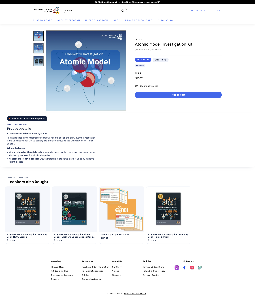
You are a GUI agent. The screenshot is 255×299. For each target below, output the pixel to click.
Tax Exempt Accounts (92, 271)
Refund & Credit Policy (154, 271)
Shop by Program (69, 20)
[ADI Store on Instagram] (177, 268)
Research (55, 279)
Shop (117, 20)
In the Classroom (96, 20)
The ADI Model (58, 267)
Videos (115, 271)
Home (137, 39)
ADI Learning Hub (59, 271)
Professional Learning (62, 275)
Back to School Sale (138, 20)
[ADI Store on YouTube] (192, 268)
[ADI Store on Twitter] (200, 268)
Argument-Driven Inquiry (135, 293)
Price (138, 73)
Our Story (117, 267)
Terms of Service (151, 275)
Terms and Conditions (153, 267)
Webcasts (117, 275)
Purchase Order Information (95, 267)
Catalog (85, 275)
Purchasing (165, 20)
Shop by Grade (42, 20)
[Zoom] (86, 71)
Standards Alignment (92, 279)
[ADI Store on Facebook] (184, 268)
